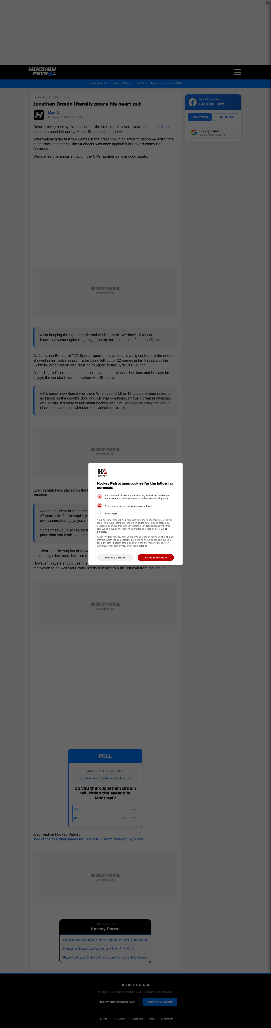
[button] (135, 513)
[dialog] (135, 514)
